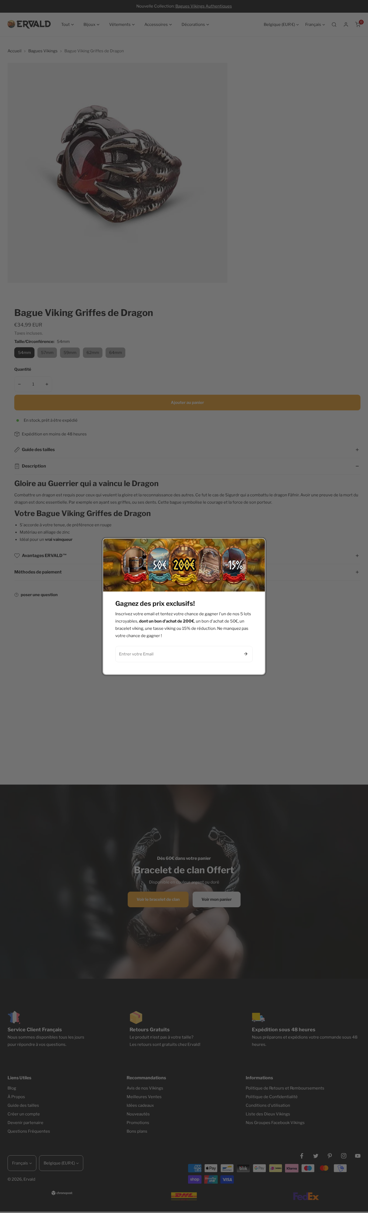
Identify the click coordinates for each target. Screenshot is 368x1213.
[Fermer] (258, 545)
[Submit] (245, 654)
